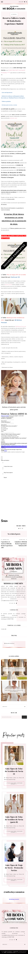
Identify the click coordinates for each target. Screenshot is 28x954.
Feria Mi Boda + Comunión (12, 951)
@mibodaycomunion (9, 643)
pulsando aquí (13, 118)
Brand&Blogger (11, 952)
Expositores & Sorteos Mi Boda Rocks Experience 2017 (7, 544)
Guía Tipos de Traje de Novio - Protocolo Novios (14, 868)
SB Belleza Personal (20, 326)
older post (22, 539)
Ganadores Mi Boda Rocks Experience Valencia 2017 (21, 544)
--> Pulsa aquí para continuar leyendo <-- (14, 783)
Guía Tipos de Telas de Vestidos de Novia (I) (14, 669)
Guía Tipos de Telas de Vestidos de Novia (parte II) (14, 691)
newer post (5, 539)
